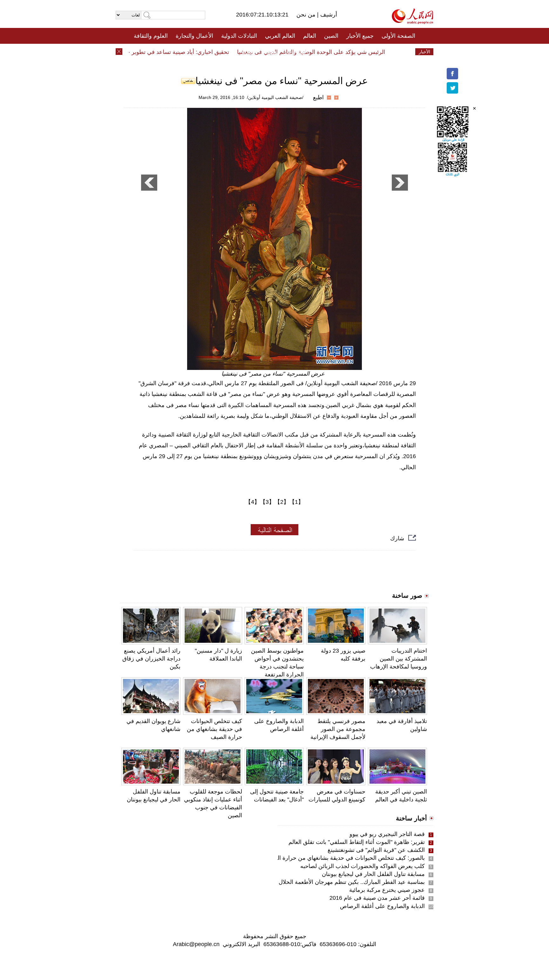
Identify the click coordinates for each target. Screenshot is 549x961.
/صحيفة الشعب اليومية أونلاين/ (275, 97)
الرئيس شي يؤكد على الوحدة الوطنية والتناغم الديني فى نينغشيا (324, 52)
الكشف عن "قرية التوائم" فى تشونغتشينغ (376, 850)
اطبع (318, 97)
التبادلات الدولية (239, 36)
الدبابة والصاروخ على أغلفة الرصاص (382, 906)
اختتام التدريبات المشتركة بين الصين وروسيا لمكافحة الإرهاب (398, 659)
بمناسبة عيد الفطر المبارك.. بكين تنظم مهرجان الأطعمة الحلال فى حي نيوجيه (334, 882)
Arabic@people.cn (196, 944)
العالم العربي (280, 36)
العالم (309, 36)
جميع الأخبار (360, 36)
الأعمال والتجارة (194, 36)
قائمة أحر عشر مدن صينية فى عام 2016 (377, 898)
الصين (331, 36)
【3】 (267, 502)
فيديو (247, 52)
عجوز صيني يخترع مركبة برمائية (387, 890)
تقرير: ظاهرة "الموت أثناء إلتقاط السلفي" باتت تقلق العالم (356, 842)
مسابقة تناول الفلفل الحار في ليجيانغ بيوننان (373, 874)
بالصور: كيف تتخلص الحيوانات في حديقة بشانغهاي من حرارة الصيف (345, 858)
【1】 (296, 502)
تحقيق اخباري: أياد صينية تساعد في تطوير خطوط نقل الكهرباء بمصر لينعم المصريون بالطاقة (134, 52)
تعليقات (270, 52)
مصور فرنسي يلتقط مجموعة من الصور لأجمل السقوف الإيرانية (337, 729)
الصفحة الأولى (398, 36)
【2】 (281, 502)
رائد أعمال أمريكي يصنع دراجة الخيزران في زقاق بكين (151, 659)
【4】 (252, 502)
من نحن (306, 14)
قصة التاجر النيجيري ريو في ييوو (387, 834)
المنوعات (297, 52)
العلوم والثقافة (151, 36)
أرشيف (328, 14)
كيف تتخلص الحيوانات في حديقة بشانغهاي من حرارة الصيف (214, 729)
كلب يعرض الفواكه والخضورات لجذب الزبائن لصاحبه (362, 866)
